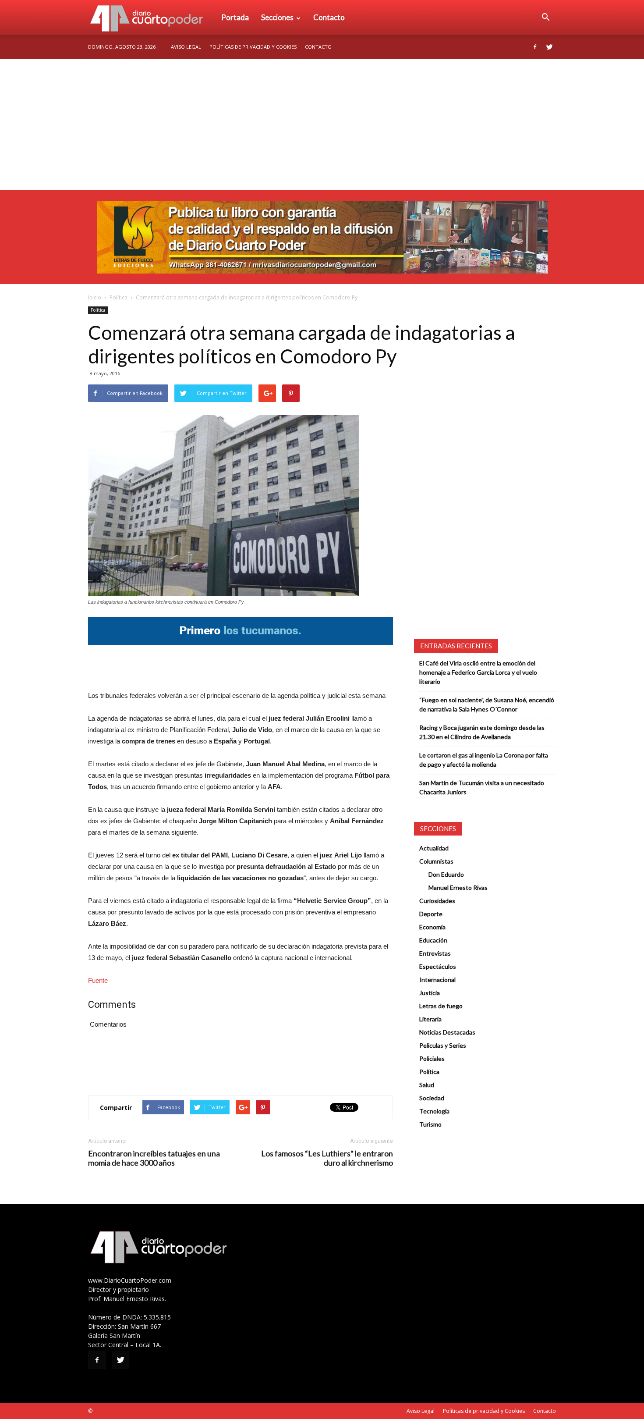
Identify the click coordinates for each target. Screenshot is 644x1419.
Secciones (277, 17)
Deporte (430, 914)
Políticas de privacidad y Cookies (253, 46)
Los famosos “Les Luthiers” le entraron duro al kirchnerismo (327, 1158)
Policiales (432, 1058)
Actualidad (434, 848)
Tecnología (434, 1111)
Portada (235, 17)
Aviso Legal (186, 46)
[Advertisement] (322, 124)
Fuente (98, 980)
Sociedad (431, 1098)
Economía (432, 927)
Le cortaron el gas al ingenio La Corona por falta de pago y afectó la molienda (483, 759)
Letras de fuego (441, 1006)
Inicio (94, 297)
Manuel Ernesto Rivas (458, 887)
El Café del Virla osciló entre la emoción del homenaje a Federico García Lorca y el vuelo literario (478, 672)
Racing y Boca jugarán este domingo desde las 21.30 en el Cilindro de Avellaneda (482, 732)
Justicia (429, 992)
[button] (545, 17)
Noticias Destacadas (447, 1032)
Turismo (430, 1124)
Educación (433, 940)
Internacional (437, 979)
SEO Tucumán (110, 1411)
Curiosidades (437, 900)
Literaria (430, 1019)
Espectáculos (437, 966)
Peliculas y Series (442, 1045)
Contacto (329, 17)
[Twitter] (549, 47)
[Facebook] (534, 47)
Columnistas (436, 861)
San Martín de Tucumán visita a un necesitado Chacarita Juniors (481, 787)
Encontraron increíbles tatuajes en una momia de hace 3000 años (154, 1158)
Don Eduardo (446, 874)
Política (118, 297)
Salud (426, 1084)
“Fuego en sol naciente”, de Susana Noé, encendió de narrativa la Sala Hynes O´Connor (486, 704)
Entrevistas (435, 953)
